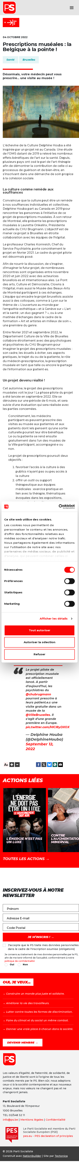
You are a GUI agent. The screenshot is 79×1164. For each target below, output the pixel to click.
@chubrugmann (38, 694)
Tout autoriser (39, 630)
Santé (10, 59)
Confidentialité (55, 1119)
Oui (12, 964)
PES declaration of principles (54, 1136)
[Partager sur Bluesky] (49, 764)
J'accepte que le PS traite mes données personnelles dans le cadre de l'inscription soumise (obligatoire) (43, 947)
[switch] (69, 581)
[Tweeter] (44, 764)
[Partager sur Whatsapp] (55, 764)
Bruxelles (29, 59)
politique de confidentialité (20, 961)
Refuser (39, 654)
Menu (11, 22)
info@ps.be (10, 1119)
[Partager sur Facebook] (38, 764)
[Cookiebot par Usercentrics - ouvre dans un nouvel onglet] (59, 506)
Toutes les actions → (26, 859)
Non (25, 964)
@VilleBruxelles (38, 715)
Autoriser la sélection (39, 642)
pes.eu (27, 1136)
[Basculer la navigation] (71, 7)
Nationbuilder (32, 1156)
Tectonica (61, 1156)
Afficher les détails (54, 618)
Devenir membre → (22, 1042)
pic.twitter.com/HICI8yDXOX (47, 727)
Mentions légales (31, 1119)
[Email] (60, 764)
